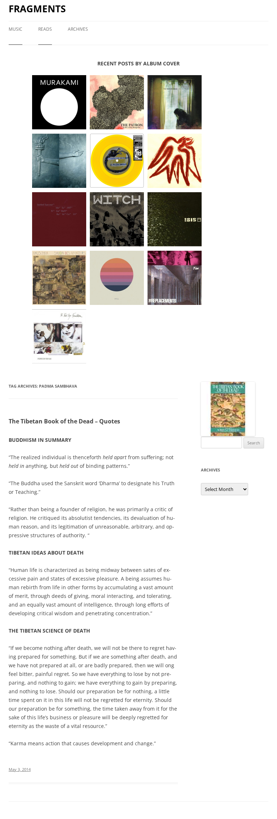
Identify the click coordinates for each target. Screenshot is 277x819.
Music (15, 29)
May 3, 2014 (20, 769)
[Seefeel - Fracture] (59, 219)
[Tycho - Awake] (117, 278)
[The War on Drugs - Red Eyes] (175, 102)
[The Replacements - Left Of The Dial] (175, 278)
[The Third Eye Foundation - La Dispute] (59, 336)
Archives (78, 29)
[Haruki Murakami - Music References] (59, 102)
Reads (45, 29)
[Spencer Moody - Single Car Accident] (117, 161)
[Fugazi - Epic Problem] (59, 161)
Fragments (37, 8)
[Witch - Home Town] (117, 219)
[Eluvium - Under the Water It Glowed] (175, 161)
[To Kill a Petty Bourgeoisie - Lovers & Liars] (117, 102)
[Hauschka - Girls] (59, 278)
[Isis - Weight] (175, 219)
